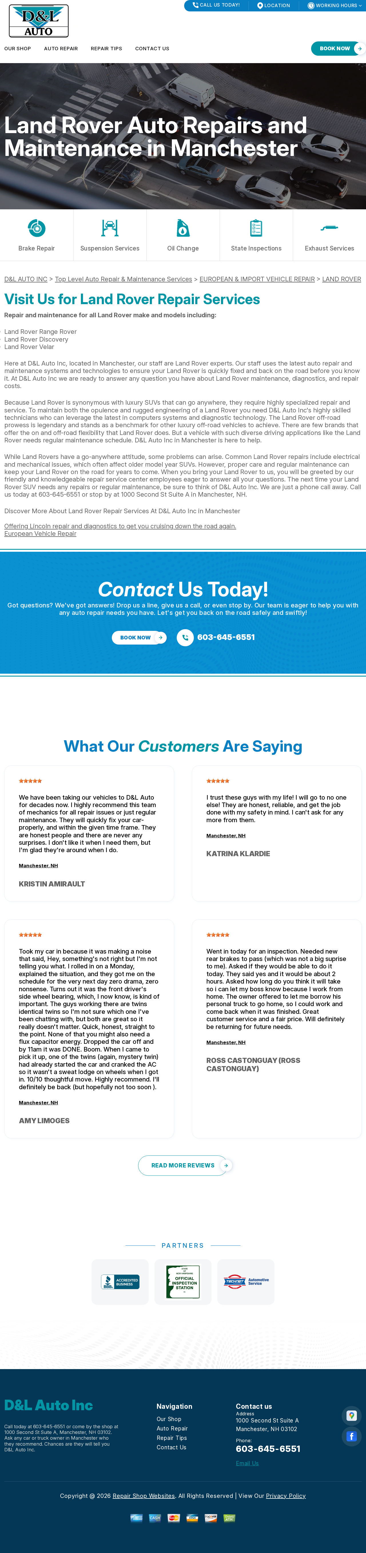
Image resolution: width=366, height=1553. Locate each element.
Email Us (247, 1463)
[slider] (30, 780)
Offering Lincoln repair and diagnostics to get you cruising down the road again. (120, 526)
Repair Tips (106, 48)
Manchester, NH (38, 865)
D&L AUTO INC (25, 279)
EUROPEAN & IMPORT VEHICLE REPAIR (257, 279)
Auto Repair (61, 48)
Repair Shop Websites (144, 1495)
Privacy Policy (286, 1495)
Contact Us (152, 48)
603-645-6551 (59, 494)
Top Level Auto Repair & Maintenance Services (123, 279)
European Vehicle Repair (40, 533)
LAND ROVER (341, 279)
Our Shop (17, 48)
